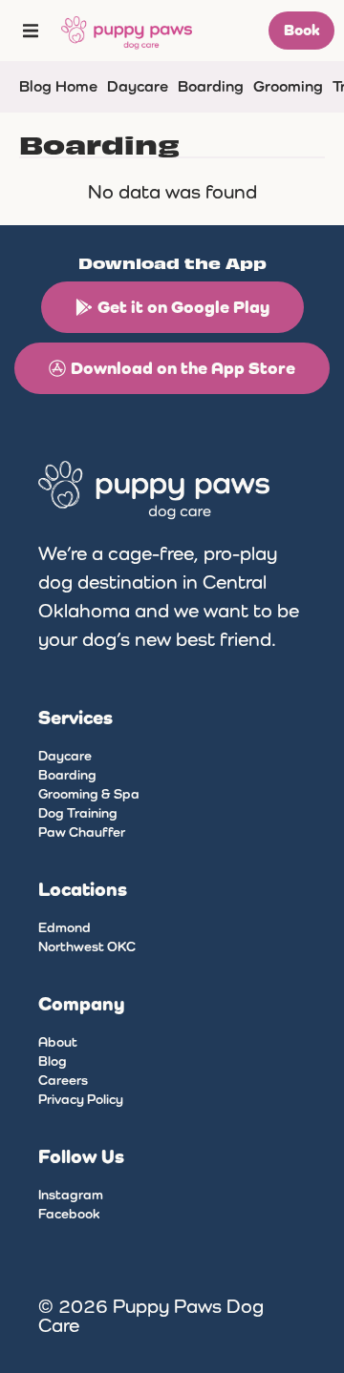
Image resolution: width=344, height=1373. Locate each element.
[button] (30, 30)
